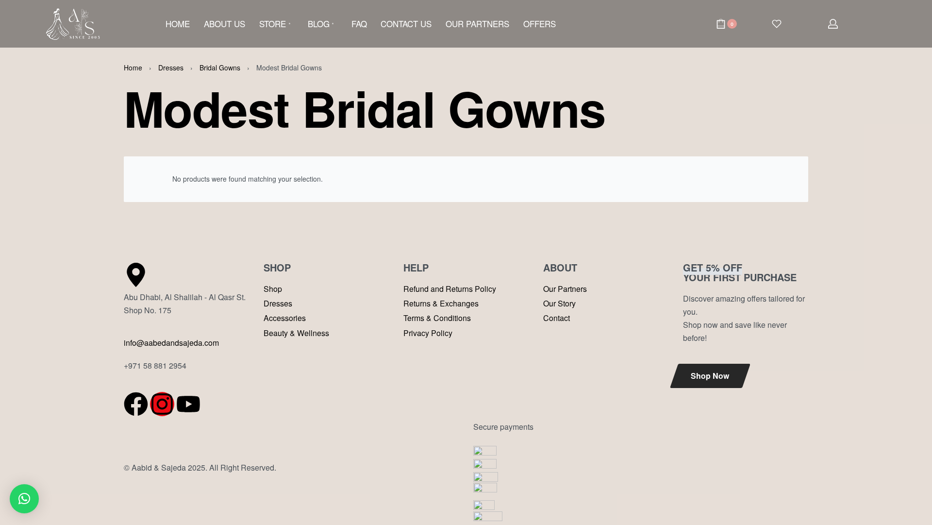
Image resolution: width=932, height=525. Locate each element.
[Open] (776, 23)
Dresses (170, 67)
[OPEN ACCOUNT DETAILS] (833, 23)
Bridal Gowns (220, 67)
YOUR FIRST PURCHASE (740, 272)
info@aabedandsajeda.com (171, 342)
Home (133, 67)
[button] (24, 498)
